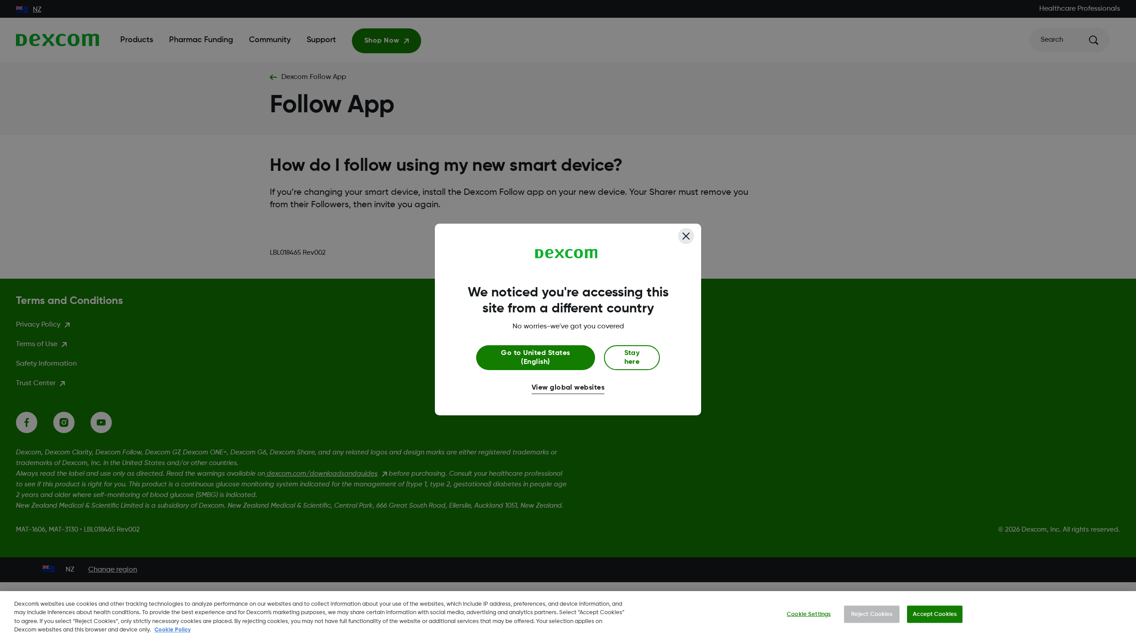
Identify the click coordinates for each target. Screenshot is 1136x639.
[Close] (686, 236)
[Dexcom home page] (566, 254)
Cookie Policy (172, 630)
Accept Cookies (935, 614)
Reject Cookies (872, 614)
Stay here (632, 358)
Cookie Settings (809, 614)
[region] (568, 615)
